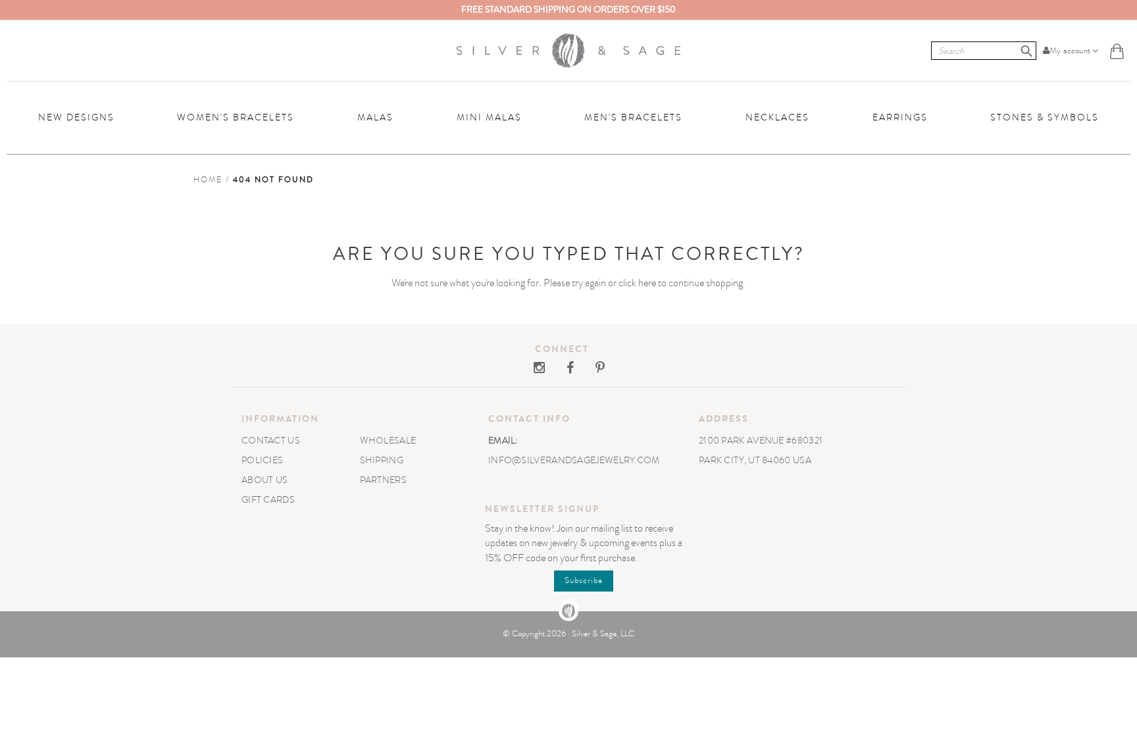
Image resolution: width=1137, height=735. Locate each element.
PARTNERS (383, 480)
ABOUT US (264, 480)
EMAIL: (503, 440)
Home (207, 179)
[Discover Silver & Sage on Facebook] (561, 369)
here (647, 283)
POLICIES (262, 460)
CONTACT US (270, 440)
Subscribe (584, 580)
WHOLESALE (388, 440)
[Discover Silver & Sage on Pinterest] (590, 369)
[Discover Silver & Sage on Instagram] (540, 369)
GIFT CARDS (268, 500)
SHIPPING (381, 460)
